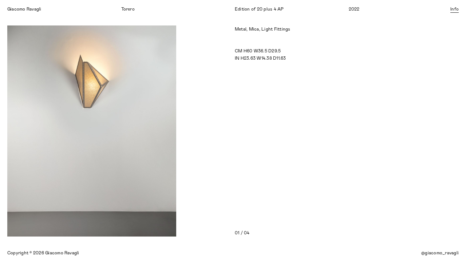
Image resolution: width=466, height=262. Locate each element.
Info (454, 9)
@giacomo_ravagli (440, 253)
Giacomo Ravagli (24, 9)
